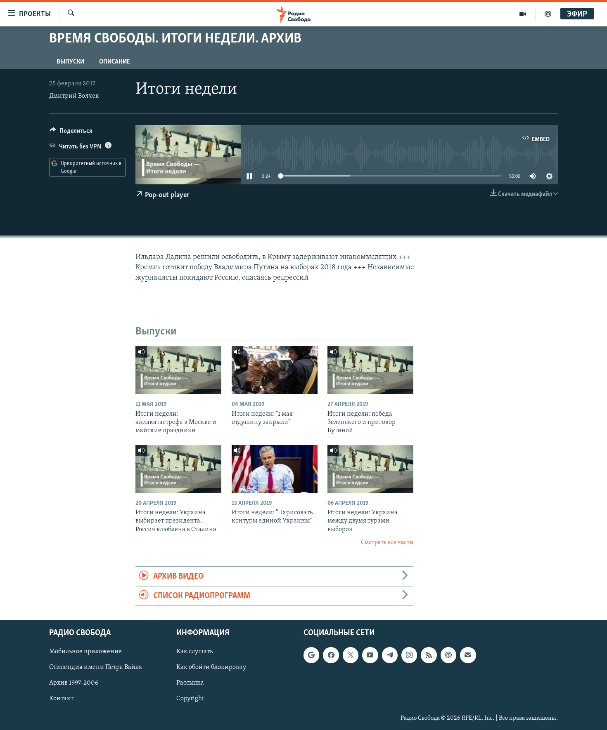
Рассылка (190, 683)
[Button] (71, 133)
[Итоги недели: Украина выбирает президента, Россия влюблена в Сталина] (178, 469)
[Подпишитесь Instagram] (409, 655)
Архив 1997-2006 (73, 683)
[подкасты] (548, 14)
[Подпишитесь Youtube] (370, 655)
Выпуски (70, 62)
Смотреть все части (387, 542)
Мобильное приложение (85, 652)
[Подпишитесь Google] (311, 655)
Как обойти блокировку (211, 667)
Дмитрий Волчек (74, 96)
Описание (114, 62)
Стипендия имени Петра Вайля (95, 667)
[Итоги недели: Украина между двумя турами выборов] (370, 469)
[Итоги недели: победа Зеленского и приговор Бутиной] (370, 370)
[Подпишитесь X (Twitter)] (350, 655)
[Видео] (523, 14)
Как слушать (194, 652)
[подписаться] (468, 655)
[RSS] (428, 655)
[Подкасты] (448, 655)
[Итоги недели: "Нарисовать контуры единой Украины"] (275, 469)
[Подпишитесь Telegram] (390, 655)
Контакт (61, 699)
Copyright (190, 699)
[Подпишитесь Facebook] (331, 655)
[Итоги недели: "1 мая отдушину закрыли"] (275, 370)
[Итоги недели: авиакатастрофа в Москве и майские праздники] (178, 370)
